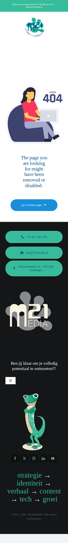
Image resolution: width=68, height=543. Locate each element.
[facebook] (15, 458)
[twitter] (24, 458)
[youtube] (53, 458)
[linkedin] (43, 458)
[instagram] (34, 458)
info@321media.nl (34, 7)
